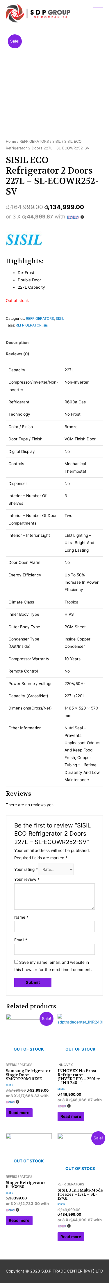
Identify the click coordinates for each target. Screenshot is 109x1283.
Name (21, 917)
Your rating (26, 869)
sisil (46, 325)
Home (11, 141)
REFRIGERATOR (29, 325)
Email (20, 940)
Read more (19, 1112)
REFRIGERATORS (34, 141)
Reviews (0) (17, 354)
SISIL (56, 141)
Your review (27, 879)
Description (17, 342)
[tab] (54, 342)
